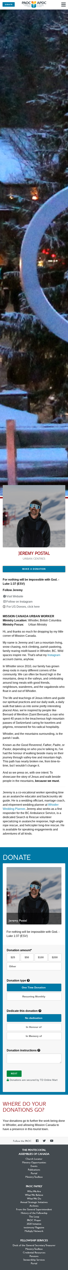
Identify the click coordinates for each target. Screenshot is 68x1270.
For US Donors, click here (23, 606)
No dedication (33, 1018)
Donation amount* (19, 950)
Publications (34, 1169)
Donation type (17, 980)
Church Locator (34, 1158)
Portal (34, 1173)
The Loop (34, 1216)
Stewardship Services (34, 1259)
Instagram (54, 655)
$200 (55, 957)
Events (34, 1165)
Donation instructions (22, 1050)
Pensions (34, 1256)
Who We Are (34, 1191)
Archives (34, 1205)
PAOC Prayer (34, 1220)
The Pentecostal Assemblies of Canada (34, 4)
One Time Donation (34, 987)
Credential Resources (34, 1252)
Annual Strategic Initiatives (34, 1202)
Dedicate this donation (22, 1010)
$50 (27, 957)
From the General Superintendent (34, 1209)
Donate (8, 4)
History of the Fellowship (34, 1212)
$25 (13, 957)
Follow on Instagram (19, 601)
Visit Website (14, 596)
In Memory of (34, 1036)
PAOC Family (34, 1186)
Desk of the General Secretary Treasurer (34, 1245)
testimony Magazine (34, 1227)
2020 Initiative (34, 1223)
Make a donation (34, 569)
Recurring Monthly (33, 996)
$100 (41, 957)
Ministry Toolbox (34, 1176)
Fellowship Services (34, 1240)
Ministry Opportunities (34, 1162)
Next (14, 1073)
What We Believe (34, 1194)
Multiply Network (34, 1230)
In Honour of (34, 1027)
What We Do (34, 1198)
